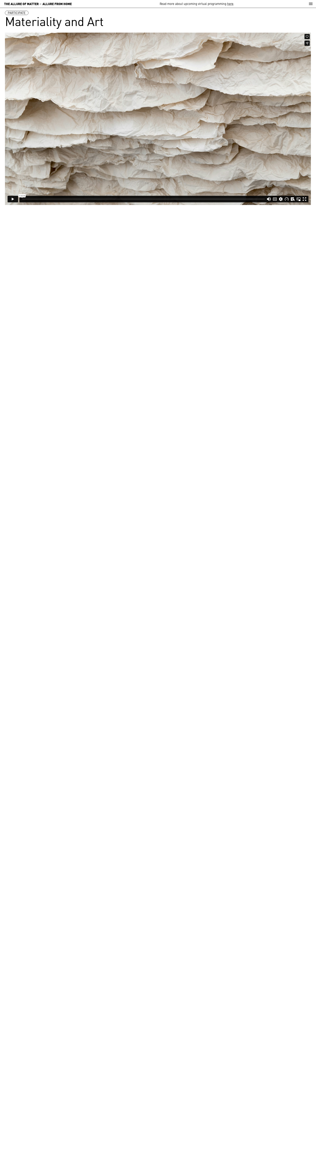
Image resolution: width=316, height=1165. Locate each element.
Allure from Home (57, 3)
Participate (17, 13)
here (230, 3)
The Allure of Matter (21, 3)
